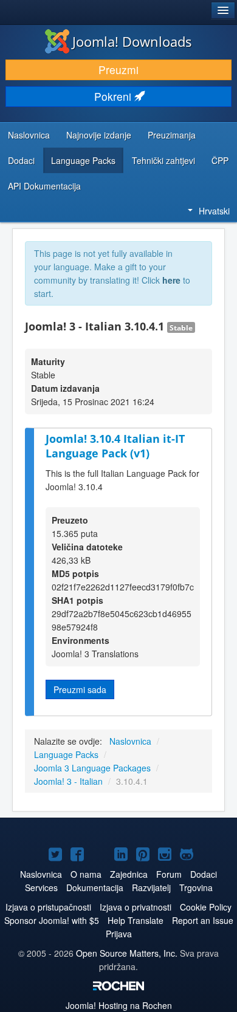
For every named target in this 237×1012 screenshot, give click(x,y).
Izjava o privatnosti (135, 907)
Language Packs (83, 160)
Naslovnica (29, 135)
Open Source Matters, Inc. (128, 953)
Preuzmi (118, 69)
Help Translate (135, 920)
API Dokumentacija (44, 186)
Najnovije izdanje (98, 135)
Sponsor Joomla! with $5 (51, 920)
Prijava (119, 934)
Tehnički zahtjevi (163, 160)
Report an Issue (202, 920)
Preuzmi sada (79, 689)
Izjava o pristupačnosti (48, 907)
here (171, 280)
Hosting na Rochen (119, 1005)
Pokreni (114, 96)
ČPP (219, 160)
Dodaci (21, 160)
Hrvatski (214, 211)
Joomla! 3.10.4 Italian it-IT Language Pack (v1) (115, 446)
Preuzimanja (172, 135)
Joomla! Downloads (132, 41)
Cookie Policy (206, 907)
